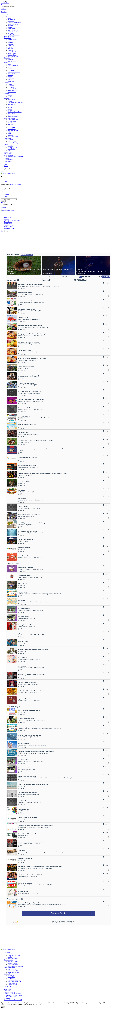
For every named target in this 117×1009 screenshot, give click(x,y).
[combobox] (54, 277)
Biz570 (9, 96)
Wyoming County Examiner (15, 966)
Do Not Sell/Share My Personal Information (16, 997)
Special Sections (8, 159)
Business (6, 93)
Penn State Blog (12, 129)
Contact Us (13, 184)
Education (10, 25)
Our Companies (8, 960)
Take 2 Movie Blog (13, 136)
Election (10, 27)
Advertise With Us (27, 254)
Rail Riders (11, 78)
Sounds (10, 133)
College (10, 67)
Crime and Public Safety (14, 22)
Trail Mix (10, 135)
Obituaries (7, 58)
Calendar (10, 101)
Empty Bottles (11, 113)
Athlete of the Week (13, 65)
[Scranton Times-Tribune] (8, 173)
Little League (11, 73)
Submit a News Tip (13, 142)
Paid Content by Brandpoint (15, 156)
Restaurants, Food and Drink (15, 102)
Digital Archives (12, 141)
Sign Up (3, 171)
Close (2, 1007)
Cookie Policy (8, 990)
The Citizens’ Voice (13, 961)
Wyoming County (12, 55)
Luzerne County (12, 52)
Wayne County (12, 53)
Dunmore (10, 42)
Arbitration (7, 998)
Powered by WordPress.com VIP (13, 1000)
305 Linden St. (12, 969)
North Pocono (11, 45)
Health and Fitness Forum (14, 112)
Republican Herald (13, 964)
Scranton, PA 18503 (13, 970)
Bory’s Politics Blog (13, 119)
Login (5, 164)
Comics (10, 105)
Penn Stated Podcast (13, 130)
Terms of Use (71, 922)
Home (2, 231)
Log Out (19, 184)
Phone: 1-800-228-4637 (14, 972)
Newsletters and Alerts (14, 955)
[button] (58, 1)
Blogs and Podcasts (9, 118)
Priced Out (10, 33)
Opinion (6, 82)
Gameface (10, 68)
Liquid (9, 115)
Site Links (7, 952)
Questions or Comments (14, 980)
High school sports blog (14, 72)
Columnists (11, 85)
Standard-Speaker (12, 963)
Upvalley (10, 47)
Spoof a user (4, 186)
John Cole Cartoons (13, 89)
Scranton (10, 41)
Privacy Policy (62, 922)
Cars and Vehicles (12, 147)
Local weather (11, 19)
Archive (10, 957)
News (5, 16)
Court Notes (11, 21)
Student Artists (8, 226)
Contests (10, 110)
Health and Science (13, 31)
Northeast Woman (9, 225)
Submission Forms (9, 15)
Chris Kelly (11, 87)
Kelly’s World (11, 127)
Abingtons (10, 44)
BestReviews (7, 153)
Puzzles (10, 107)
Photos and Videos (13, 24)
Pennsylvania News (13, 30)
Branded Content (8, 155)
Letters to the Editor (13, 90)
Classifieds (7, 144)
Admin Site (54, 922)
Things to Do (7, 98)
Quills (9, 132)
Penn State (10, 75)
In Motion (10, 124)
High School (11, 70)
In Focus (10, 122)
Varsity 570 (11, 81)
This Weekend (61, 921)
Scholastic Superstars (13, 35)
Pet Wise (10, 109)
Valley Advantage (9, 36)
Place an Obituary (12, 61)
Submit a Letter (12, 92)
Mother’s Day (8, 138)
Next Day (54, 921)
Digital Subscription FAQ (14, 981)
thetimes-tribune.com (9, 967)
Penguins (10, 76)
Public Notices (11, 149)
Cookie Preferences (9, 992)
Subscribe (6, 163)
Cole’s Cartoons (12, 121)
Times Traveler (12, 104)
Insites (9, 126)
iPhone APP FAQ (12, 983)
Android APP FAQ (13, 984)
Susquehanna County (13, 56)
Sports (6, 62)
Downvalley (11, 50)
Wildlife (10, 79)
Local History (11, 28)
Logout (6, 166)
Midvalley (10, 48)
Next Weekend (70, 921)
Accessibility (11, 978)
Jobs (9, 150)
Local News (7, 38)
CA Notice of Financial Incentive (13, 995)
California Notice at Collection (12, 993)
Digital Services (8, 139)
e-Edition (6, 158)
